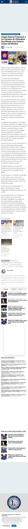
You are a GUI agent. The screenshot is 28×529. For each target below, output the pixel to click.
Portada (4, 266)
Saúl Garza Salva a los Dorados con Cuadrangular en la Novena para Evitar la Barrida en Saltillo (5, 248)
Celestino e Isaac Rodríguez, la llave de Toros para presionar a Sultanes (17, 294)
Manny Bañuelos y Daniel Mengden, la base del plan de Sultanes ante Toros (13, 383)
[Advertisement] (14, 18)
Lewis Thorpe (5, 264)
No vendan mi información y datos (11, 523)
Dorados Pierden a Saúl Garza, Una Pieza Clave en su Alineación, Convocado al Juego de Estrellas (18, 229)
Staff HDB (9, 47)
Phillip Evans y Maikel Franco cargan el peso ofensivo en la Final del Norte (17, 322)
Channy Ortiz (14, 260)
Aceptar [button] (14, 525)
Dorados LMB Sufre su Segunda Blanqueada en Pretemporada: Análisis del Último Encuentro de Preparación (6, 229)
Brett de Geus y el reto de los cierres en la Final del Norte (17, 300)
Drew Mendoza (17, 262)
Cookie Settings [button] (6, 525)
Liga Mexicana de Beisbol (15, 264)
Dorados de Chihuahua (7, 262)
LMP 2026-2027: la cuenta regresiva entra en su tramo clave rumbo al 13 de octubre (13, 390)
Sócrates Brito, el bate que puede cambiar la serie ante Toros (16, 314)
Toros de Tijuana (19, 266)
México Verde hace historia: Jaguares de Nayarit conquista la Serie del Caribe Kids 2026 (16, 308)
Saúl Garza (10, 266)
